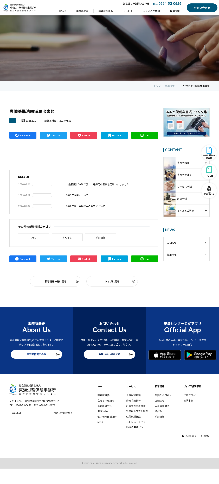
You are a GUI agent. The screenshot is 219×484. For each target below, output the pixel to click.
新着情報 (170, 85)
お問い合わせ (105, 411)
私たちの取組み (106, 400)
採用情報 (175, 11)
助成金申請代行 (134, 427)
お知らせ (67, 237)
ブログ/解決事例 (192, 386)
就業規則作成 (133, 416)
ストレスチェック (135, 421)
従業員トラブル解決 (137, 411)
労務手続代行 (133, 400)
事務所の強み (106, 11)
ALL (33, 237)
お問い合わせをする (109, 354)
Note (207, 436)
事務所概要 (82, 11)
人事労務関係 (162, 406)
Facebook (190, 436)
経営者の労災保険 (135, 406)
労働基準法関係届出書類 (196, 85)
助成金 (158, 411)
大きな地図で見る (63, 412)
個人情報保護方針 (107, 416)
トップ (157, 85)
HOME (62, 11)
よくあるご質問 (151, 11)
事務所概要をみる (36, 354)
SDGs (101, 421)
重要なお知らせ (163, 395)
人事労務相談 (133, 395)
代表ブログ (190, 395)
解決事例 (188, 400)
